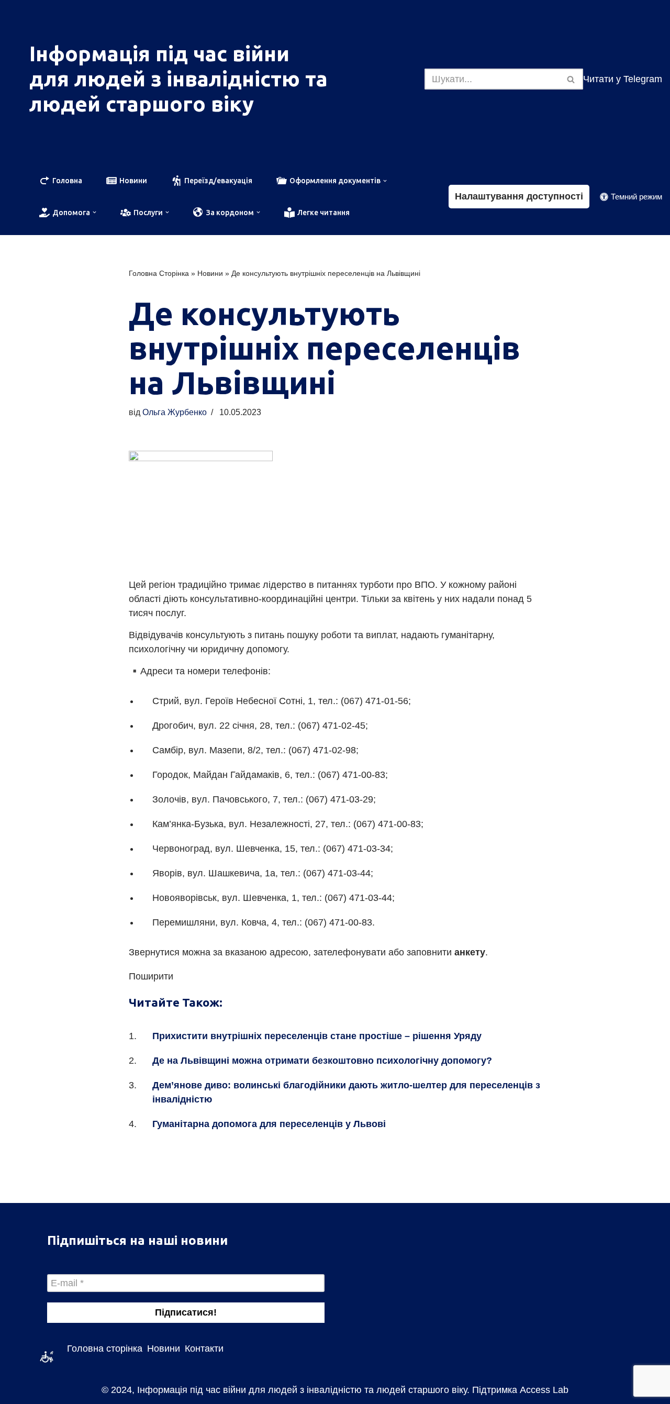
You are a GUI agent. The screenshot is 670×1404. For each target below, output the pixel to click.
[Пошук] (571, 79)
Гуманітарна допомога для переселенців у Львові (269, 1124)
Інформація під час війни (159, 53)
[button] (384, 181)
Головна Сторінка (159, 273)
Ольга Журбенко (174, 412)
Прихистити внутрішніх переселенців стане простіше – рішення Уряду (317, 1036)
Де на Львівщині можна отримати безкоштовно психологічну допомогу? (322, 1060)
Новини (210, 273)
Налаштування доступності (519, 196)
